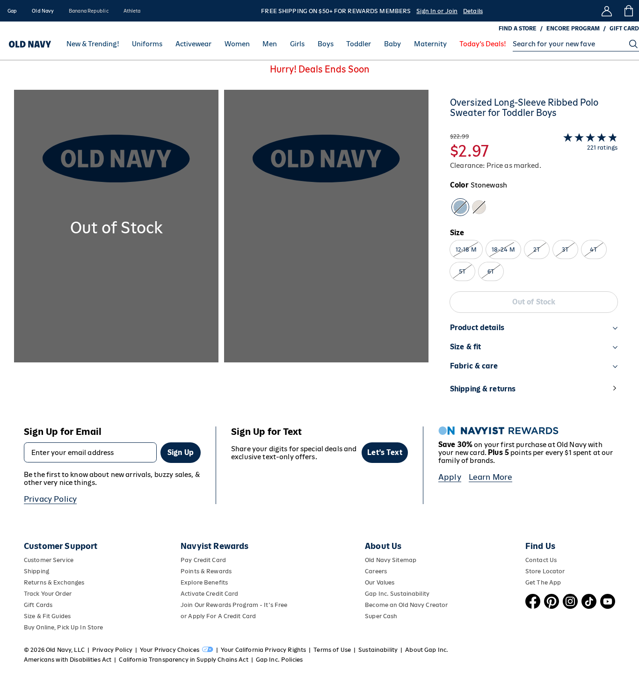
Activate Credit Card (209, 593)
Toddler (358, 44)
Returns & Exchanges (54, 582)
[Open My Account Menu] (606, 11)
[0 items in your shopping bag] (628, 11)
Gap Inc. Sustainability (397, 593)
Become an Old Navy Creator (406, 604)
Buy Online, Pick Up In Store (63, 627)
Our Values (379, 582)
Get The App (543, 582)
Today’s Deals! (482, 44)
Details (473, 10)
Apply (449, 477)
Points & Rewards (206, 571)
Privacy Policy (50, 499)
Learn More (491, 477)
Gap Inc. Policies (279, 659)
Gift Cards (38, 604)
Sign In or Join (436, 10)
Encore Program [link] (573, 28)
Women (237, 44)
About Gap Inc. (426, 649)
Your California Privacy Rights (263, 649)
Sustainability (378, 649)
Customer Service (48, 559)
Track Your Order (48, 593)
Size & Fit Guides (47, 616)
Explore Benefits (204, 582)
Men (269, 44)
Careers (376, 571)
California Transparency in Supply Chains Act (183, 659)
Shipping (36, 571)
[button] (221, 250)
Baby (392, 44)
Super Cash (381, 616)
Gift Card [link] (624, 28)
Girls (297, 44)
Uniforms (147, 44)
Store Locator (545, 571)
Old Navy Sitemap (390, 559)
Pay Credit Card (203, 559)
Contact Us (541, 559)
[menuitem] (93, 44)
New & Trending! (92, 44)
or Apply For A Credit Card (218, 616)
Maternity (430, 44)
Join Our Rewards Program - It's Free (234, 604)
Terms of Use (332, 649)
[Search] (633, 44)
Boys (326, 44)
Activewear (193, 44)
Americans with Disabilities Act (67, 659)
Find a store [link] (518, 28)
